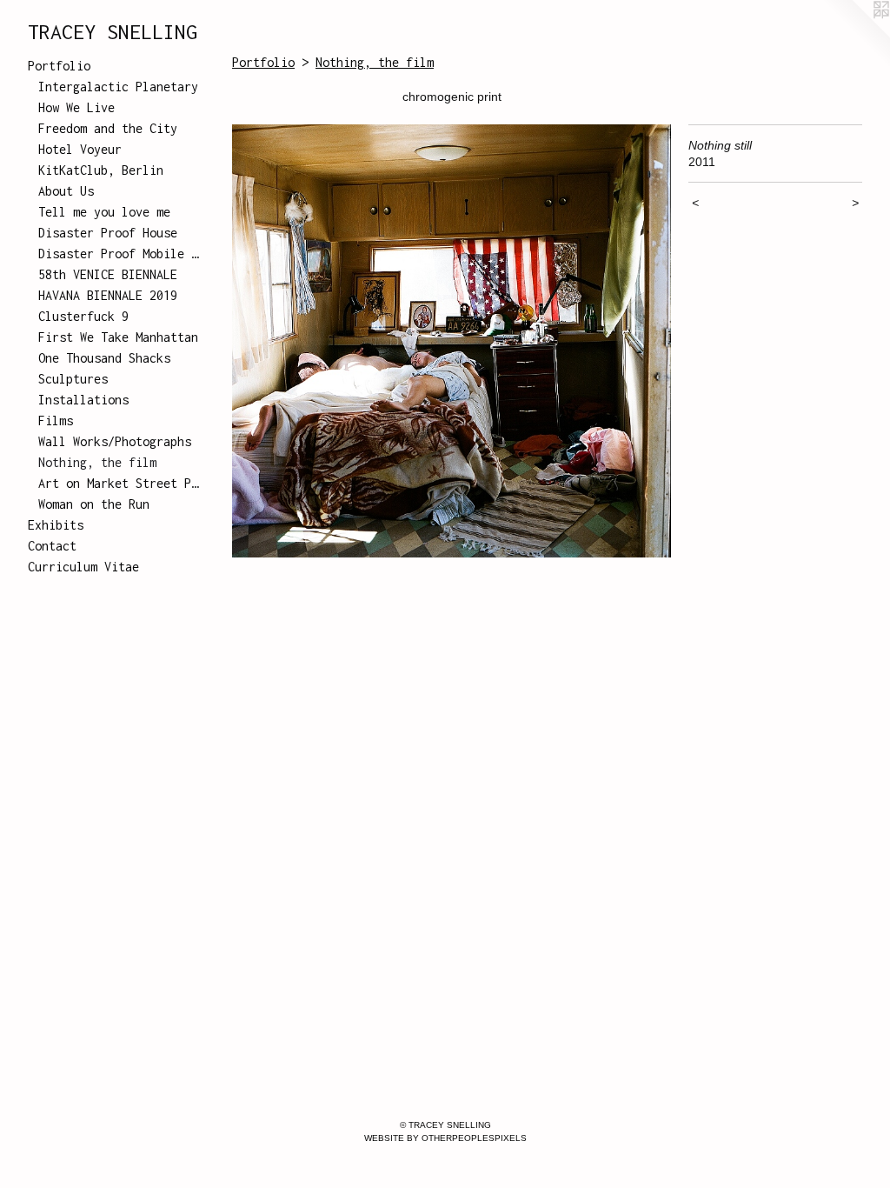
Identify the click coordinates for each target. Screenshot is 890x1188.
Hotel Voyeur (80, 149)
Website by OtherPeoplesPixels (445, 1138)
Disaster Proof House (107, 232)
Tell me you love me (104, 211)
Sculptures (73, 378)
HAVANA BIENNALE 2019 (107, 295)
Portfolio (59, 65)
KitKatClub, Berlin (100, 170)
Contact (52, 545)
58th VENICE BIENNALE (107, 274)
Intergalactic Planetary (118, 86)
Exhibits (55, 524)
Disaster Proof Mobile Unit (120, 253)
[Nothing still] (451, 340)
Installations (83, 399)
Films (55, 420)
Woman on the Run (93, 504)
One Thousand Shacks (104, 357)
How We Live (76, 107)
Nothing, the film (97, 462)
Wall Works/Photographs (114, 441)
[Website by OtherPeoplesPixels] (855, 35)
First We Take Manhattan (118, 337)
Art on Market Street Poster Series (120, 483)
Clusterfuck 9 (83, 316)
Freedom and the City (107, 128)
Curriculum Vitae (83, 566)
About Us (66, 191)
